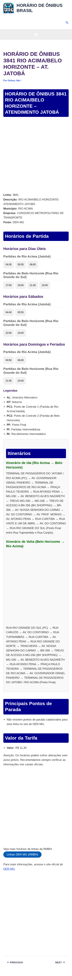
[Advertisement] (36, 155)
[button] (67, 23)
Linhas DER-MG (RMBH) (22, 854)
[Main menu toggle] (36, 34)
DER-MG (9, 868)
